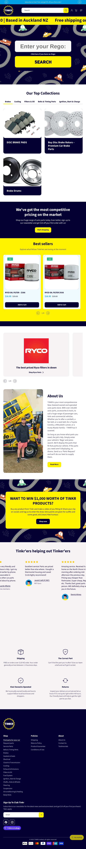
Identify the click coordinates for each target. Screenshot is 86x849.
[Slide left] (38, 313)
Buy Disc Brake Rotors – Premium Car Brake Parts (61, 146)
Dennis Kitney (65, 594)
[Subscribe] (41, 814)
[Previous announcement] (6, 2)
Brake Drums (14, 190)
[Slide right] (48, 313)
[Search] (66, 10)
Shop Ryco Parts (35, 372)
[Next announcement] (79, 2)
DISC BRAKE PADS (17, 142)
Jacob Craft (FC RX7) (30, 580)
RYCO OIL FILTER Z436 (54, 293)
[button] (81, 10)
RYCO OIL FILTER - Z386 (15, 293)
